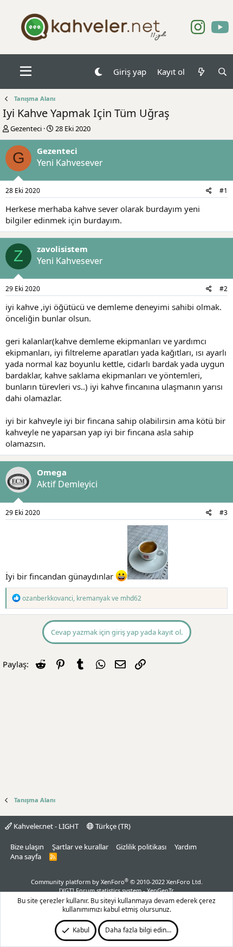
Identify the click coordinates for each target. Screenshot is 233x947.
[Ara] (222, 72)
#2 (223, 288)
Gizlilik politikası (141, 847)
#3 (223, 512)
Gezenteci (26, 128)
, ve (81, 598)
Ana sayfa (25, 856)
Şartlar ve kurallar (80, 847)
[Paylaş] (209, 191)
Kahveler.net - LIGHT (45, 826)
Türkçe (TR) (112, 826)
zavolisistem (62, 248)
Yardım (185, 847)
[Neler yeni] (200, 72)
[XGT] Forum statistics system (116, 890)
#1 (223, 190)
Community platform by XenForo (117, 882)
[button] (25, 71)
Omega (52, 472)
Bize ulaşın (27, 847)
